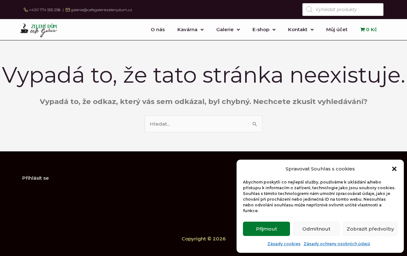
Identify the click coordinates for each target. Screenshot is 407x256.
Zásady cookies (283, 243)
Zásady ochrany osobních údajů (337, 243)
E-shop (260, 29)
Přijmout (266, 229)
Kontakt (297, 29)
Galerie (225, 29)
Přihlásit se (35, 178)
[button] (394, 169)
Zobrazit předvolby (370, 229)
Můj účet (337, 29)
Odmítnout (316, 229)
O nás (158, 29)
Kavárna (187, 29)
